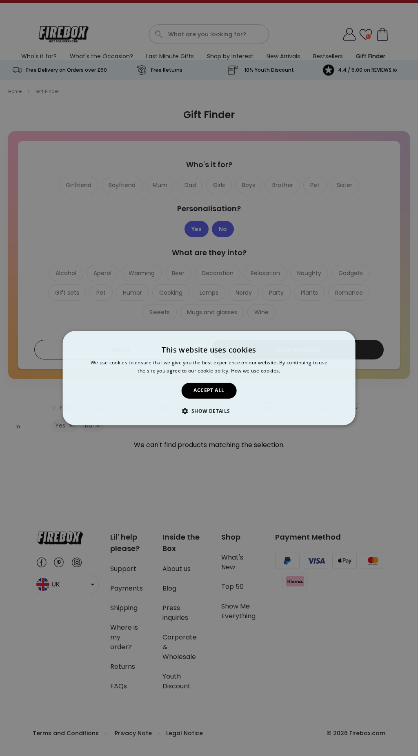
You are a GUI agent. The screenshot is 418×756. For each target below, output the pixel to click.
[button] (209, 411)
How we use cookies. (255, 370)
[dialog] (209, 378)
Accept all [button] (208, 390)
